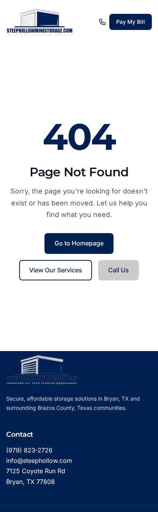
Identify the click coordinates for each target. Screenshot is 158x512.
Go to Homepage (79, 243)
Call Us (118, 270)
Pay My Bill (130, 21)
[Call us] (102, 22)
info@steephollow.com (39, 460)
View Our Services (55, 270)
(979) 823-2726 (29, 450)
